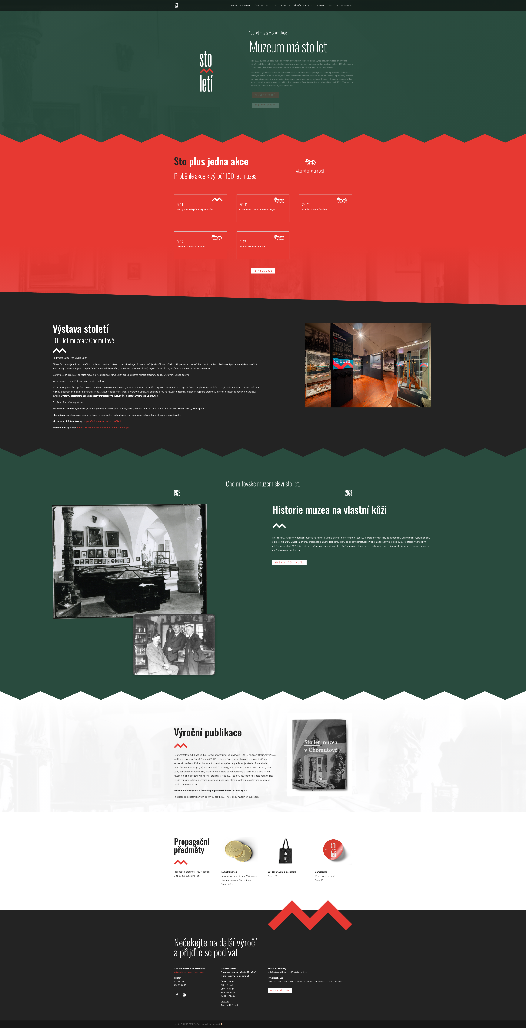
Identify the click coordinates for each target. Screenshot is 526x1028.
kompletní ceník (280, 990)
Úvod (234, 5)
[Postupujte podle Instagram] (184, 995)
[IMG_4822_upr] (319, 795)
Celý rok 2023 (263, 270)
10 (378, 401)
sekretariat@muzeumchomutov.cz (189, 972)
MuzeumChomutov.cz (340, 5)
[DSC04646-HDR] (368, 407)
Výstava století (262, 5)
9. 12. (180, 241)
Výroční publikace (303, 5)
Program (245, 5)
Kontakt (321, 5)
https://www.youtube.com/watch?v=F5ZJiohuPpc (103, 427)
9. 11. (180, 204)
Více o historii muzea (289, 562)
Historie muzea (282, 5)
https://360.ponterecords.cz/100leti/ (102, 421)
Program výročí (266, 94)
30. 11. (243, 204)
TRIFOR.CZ (186, 1024)
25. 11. (306, 204)
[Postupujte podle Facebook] (177, 995)
